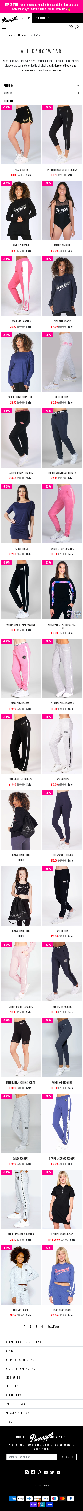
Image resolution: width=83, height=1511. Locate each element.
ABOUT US (12, 1386)
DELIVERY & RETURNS (19, 1360)
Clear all (8, 101)
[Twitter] (52, 1472)
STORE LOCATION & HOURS (23, 1342)
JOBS (8, 1422)
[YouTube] (46, 1472)
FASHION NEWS (15, 1404)
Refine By (8, 85)
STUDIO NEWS (14, 1395)
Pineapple (45, 1485)
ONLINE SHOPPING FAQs (21, 1368)
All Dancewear (22, 35)
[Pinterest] (39, 1472)
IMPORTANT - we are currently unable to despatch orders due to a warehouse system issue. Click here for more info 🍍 (41, 6)
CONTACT (11, 1351)
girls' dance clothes (59, 65)
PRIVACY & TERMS (17, 1413)
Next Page (53, 1326)
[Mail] (58, 1472)
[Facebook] (33, 1472)
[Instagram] (27, 1472)
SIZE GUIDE (12, 1377)
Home (9, 35)
